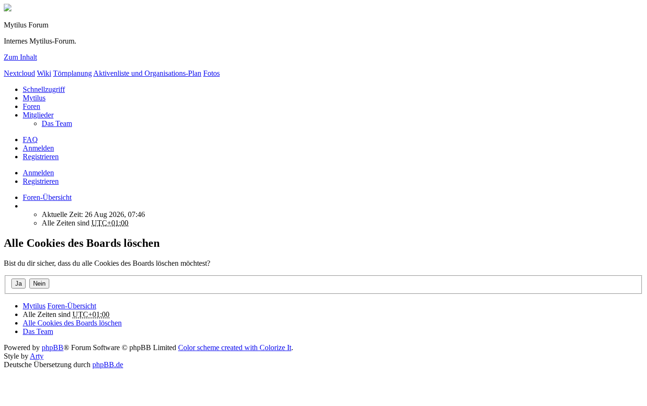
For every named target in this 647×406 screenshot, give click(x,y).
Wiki (44, 73)
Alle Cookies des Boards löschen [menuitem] (72, 323)
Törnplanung (72, 73)
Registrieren (41, 181)
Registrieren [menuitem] (41, 157)
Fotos (211, 73)
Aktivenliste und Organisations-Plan (147, 73)
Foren (31, 106)
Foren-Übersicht (71, 306)
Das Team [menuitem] (57, 123)
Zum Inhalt (20, 57)
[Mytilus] (7, 9)
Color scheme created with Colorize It (234, 347)
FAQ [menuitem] (30, 139)
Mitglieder (38, 115)
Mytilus (34, 98)
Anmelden (38, 173)
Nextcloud (19, 73)
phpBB (52, 347)
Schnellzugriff (44, 89)
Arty (37, 356)
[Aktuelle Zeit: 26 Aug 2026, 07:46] (25, 206)
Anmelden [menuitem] (38, 148)
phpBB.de (107, 365)
